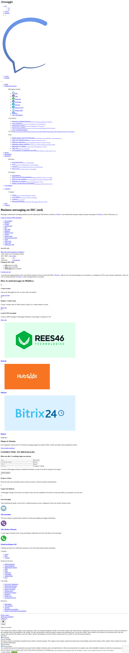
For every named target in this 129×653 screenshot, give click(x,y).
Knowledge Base (23, 162)
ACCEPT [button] (14, 652)
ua (9, 9)
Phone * (35, 462)
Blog (6, 203)
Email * (35, 464)
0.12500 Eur (16, 260)
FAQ (25, 164)
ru (9, 8)
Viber (16, 96)
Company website (38, 466)
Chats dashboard (29, 123)
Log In (7, 11)
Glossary (27, 166)
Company (7, 189)
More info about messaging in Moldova (12, 252)
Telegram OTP (19, 107)
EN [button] (6, 6)
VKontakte (18, 102)
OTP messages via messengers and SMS (34, 150)
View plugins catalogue (8, 448)
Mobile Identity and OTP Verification (36, 138)
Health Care (8, 596)
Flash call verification (29, 140)
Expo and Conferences (11, 584)
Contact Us (4, 618)
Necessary (6, 637)
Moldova (59, 214)
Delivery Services (10, 589)
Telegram (17, 105)
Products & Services (11, 86)
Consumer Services (10, 598)
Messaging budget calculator (33, 144)
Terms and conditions (7, 617)
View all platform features (19, 130)
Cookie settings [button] (5, 652)
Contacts (18, 199)
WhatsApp (18, 99)
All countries (8, 221)
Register (7, 13)
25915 (14, 256)
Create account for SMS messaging (11, 217)
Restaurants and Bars (11, 586)
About (24, 195)
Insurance (7, 594)
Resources (8, 156)
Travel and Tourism (10, 587)
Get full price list (6, 272)
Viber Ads (20, 148)
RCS (16, 113)
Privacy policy (5, 615)
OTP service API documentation (32, 177)
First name (36, 460)
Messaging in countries (29, 146)
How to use (24, 168)
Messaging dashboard (32, 121)
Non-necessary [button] (5, 644)
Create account (5, 295)
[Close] (1, 81)
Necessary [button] (4, 636)
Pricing (7, 152)
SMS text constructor (31, 142)
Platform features (10, 564)
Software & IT (9, 591)
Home (6, 84)
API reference (16, 175)
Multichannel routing (28, 125)
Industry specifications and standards (32, 183)
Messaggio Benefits (30, 201)
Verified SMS (19, 110)
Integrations (8, 154)
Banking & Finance (10, 592)
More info (4, 308)
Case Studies (8, 185)
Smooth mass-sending (33, 128)
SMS (16, 93)
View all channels (17, 115)
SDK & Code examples (32, 179)
